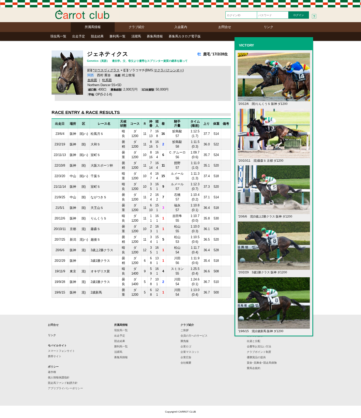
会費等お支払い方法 (259, 346)
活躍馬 (136, 36)
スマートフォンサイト (61, 350)
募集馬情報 (155, 36)
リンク (268, 27)
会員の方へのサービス (194, 335)
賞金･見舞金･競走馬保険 (262, 362)
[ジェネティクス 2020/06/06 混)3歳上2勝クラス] (274, 212)
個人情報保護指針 (58, 377)
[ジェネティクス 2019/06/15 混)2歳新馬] (274, 326)
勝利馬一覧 (117, 36)
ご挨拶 (184, 330)
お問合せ (224, 27)
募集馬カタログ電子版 (185, 36)
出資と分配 (253, 341)
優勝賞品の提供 (256, 357)
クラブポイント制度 (259, 351)
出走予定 (78, 36)
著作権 (52, 372)
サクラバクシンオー (168, 70)
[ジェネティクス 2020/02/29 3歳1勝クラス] (274, 268)
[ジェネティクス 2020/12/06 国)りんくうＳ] (274, 99)
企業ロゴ (185, 346)
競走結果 (97, 36)
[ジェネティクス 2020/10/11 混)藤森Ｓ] (274, 156)
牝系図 (107, 80)
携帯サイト (54, 356)
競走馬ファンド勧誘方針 (63, 382)
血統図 (92, 80)
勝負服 (184, 341)
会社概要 (185, 362)
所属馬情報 (93, 27)
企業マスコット (189, 351)
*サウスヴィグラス (106, 70)
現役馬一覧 (58, 36)
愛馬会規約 (253, 368)
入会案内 (180, 27)
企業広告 (185, 357)
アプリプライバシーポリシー (65, 388)
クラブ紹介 (137, 27)
